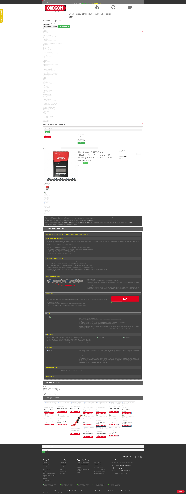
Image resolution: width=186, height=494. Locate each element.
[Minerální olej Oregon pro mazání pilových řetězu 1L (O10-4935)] (50, 403)
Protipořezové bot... (101, 433)
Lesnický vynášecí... (101, 422)
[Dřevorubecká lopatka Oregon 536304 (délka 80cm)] (76, 420)
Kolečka (45, 60)
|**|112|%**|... (124, 420)
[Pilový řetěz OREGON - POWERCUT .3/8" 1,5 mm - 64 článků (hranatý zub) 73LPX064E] (59, 188)
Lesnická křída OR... (114, 408)
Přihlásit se (46, 0)
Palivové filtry (46, 39)
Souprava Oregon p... (102, 409)
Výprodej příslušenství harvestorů (50, 74)
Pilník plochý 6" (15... (61, 406)
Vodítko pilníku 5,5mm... (88, 407)
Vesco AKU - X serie (47, 117)
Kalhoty (44, 77)
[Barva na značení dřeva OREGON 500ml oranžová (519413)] (128, 403)
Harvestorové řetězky (47, 69)
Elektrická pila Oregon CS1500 (49, 40)
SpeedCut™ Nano (47, 42)
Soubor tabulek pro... (87, 431)
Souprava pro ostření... (101, 407)
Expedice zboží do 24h (132, 10)
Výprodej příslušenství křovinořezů (50, 53)
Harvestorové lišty (47, 66)
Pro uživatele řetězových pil (83, 464)
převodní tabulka (55, 270)
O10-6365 (82, 222)
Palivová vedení (46, 92)
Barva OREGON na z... (128, 409)
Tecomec (45, 119)
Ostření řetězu (46, 87)
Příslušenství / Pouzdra (48, 116)
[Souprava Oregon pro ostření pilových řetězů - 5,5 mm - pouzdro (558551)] (102, 403)
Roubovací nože (46, 115)
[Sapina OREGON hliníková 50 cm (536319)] (89, 415)
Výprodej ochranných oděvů (49, 85)
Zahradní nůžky (46, 106)
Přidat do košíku (49, 413)
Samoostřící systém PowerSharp (50, 36)
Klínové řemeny (46, 61)
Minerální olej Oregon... (49, 407)
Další (45, 213)
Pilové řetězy (46, 32)
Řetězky (45, 38)
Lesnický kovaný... (100, 420)
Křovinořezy (45, 44)
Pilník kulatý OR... (75, 408)
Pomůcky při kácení (47, 90)
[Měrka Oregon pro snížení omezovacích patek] (63, 415)
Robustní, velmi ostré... (114, 418)
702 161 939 (74, 3)
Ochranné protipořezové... (114, 430)
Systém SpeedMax (47, 72)
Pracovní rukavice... (127, 422)
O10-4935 (84, 220)
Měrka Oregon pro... (61, 418)
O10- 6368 (68, 222)
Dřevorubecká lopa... (76, 430)
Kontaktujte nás (47, 2)
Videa (78, 472)
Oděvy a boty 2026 (47, 120)
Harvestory (45, 65)
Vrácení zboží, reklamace (116, 10)
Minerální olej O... (49, 409)
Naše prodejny (97, 462)
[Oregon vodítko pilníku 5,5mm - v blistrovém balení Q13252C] (89, 403)
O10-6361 (64, 222)
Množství (121, 154)
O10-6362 (91, 220)
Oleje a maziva (46, 91)
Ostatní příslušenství (47, 52)
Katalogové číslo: (81, 160)
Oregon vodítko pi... (88, 409)
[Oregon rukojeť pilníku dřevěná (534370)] (50, 415)
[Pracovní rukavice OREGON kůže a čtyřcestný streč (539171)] (128, 416)
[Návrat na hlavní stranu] (43, 148)
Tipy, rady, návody (83, 460)
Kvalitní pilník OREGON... (75, 406)
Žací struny (45, 45)
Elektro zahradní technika (48, 99)
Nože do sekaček (47, 56)
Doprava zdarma (98, 10)
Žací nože (45, 48)
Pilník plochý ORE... (62, 408)
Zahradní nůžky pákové (48, 108)
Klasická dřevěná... (48, 418)
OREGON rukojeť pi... (50, 421)
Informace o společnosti (99, 469)
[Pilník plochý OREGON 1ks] (63, 403)
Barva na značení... (126, 407)
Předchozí (46, 184)
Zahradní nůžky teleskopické (49, 109)
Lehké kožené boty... (100, 431)
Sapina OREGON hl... (89, 421)
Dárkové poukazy (47, 96)
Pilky (44, 112)
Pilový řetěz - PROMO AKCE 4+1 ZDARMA (52, 43)
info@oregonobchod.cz (122, 468)
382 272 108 (122, 465)
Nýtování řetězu (46, 89)
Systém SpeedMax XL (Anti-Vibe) (50, 73)
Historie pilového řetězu (99, 473)
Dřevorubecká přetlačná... (75, 428)
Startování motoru (47, 94)
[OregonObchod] (55, 7)
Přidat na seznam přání (124, 158)
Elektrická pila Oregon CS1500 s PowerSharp (52, 102)
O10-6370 (130, 222)
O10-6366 (87, 222)
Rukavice (45, 81)
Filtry (44, 57)
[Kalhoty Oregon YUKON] (115, 428)
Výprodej (63, 460)
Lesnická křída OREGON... (114, 406)
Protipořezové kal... (114, 432)
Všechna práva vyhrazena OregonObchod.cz (56, 492)
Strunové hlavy (46, 47)
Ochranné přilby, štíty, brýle (49, 83)
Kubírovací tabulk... (88, 433)
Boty (44, 79)
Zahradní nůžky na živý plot (49, 107)
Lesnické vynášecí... (114, 421)
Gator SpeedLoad (47, 49)
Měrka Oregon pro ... (63, 421)
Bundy (44, 78)
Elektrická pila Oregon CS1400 (49, 100)
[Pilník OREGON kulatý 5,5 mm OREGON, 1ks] (76, 403)
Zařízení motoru (46, 58)
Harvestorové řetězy (47, 68)
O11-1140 (117, 222)
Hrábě (44, 113)
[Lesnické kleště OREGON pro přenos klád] (115, 415)
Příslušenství (46, 86)
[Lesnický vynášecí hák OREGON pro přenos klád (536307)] (102, 416)
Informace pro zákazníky (99, 466)
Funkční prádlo (46, 82)
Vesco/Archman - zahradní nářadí (50, 104)
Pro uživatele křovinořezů (83, 462)
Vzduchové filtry (46, 51)
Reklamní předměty (47, 98)
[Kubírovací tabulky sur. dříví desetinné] (89, 428)
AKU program (63, 471)
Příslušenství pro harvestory (49, 70)
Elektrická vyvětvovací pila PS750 (50, 103)
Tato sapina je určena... (88, 418)
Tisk (78, 165)
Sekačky (45, 55)
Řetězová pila (46, 31)
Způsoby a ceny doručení (99, 471)
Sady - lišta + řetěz (47, 35)
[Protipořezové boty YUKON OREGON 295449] (102, 428)
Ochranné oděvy (46, 75)
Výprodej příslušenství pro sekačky (50, 64)
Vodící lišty (45, 34)
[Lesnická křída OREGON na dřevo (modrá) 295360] (115, 403)
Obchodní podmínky (98, 467)
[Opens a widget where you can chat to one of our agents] (181, 491)
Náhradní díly (46, 62)
